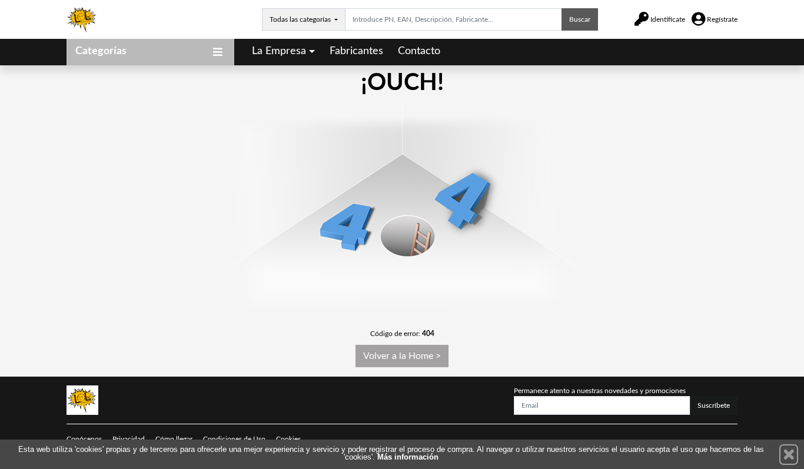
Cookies (288, 439)
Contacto (419, 51)
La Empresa (279, 51)
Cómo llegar (173, 439)
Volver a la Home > (402, 356)
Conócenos (84, 439)
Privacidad (128, 439)
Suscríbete (713, 405)
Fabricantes (356, 51)
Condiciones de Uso (234, 439)
